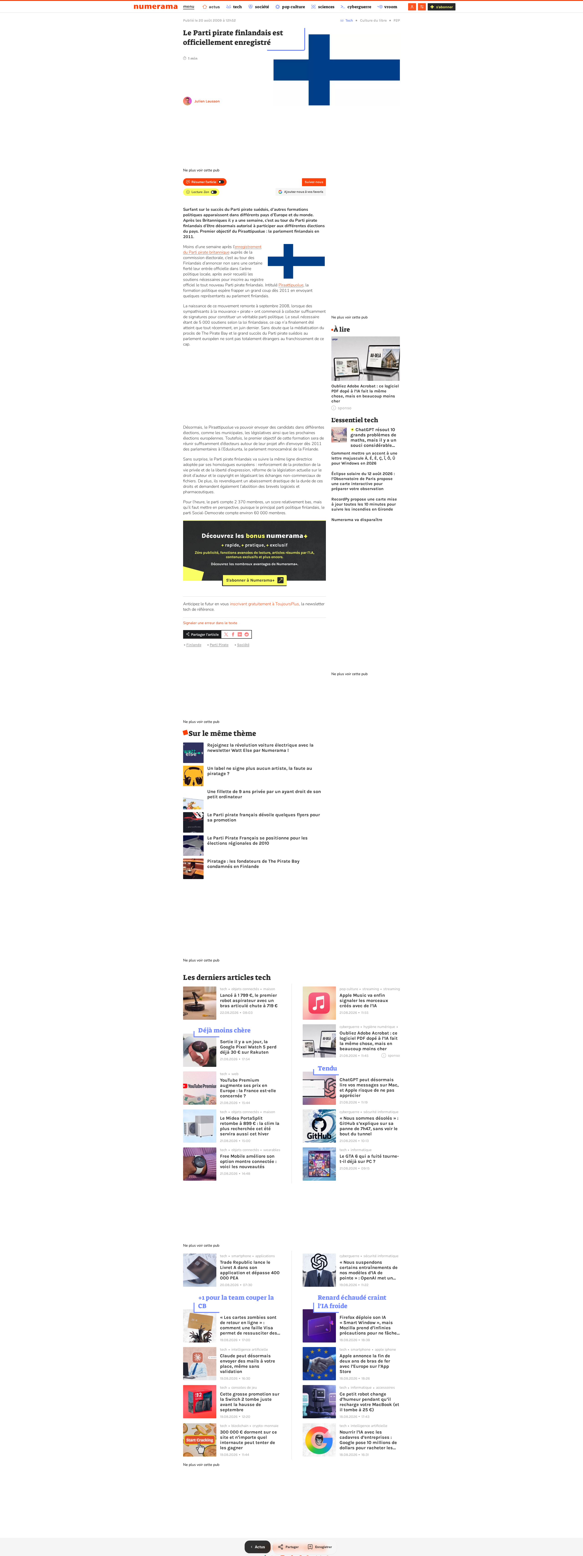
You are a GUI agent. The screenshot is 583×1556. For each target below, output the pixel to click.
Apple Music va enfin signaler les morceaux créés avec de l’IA (364, 1000)
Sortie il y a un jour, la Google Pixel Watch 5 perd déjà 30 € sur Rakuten (248, 1047)
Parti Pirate (219, 645)
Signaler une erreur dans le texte (210, 622)
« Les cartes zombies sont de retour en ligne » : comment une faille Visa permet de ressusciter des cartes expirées (248, 1325)
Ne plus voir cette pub (201, 170)
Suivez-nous (314, 182)
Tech (349, 20)
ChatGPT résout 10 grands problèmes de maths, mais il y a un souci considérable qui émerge (373, 437)
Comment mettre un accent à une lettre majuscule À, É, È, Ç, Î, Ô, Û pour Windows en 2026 (364, 458)
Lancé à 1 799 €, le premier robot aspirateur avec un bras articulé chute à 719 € (249, 1000)
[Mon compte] (412, 6)
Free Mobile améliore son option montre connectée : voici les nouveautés (248, 1161)
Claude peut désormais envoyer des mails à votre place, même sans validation (247, 1363)
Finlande (193, 645)
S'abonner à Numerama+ (250, 580)
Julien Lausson (207, 101)
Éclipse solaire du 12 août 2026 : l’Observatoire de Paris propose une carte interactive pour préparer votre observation (363, 481)
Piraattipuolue (291, 285)
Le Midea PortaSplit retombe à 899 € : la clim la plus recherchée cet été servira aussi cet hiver (249, 1126)
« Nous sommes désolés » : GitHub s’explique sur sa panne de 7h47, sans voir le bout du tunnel (369, 1126)
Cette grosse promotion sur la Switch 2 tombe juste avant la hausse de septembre (249, 1401)
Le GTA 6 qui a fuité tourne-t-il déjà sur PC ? (369, 1159)
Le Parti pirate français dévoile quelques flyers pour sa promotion (263, 817)
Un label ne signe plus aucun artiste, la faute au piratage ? (259, 771)
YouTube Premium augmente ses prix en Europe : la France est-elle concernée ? (248, 1088)
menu (188, 6)
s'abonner (444, 7)
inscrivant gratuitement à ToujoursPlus (264, 604)
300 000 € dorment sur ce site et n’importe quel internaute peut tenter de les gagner (248, 1439)
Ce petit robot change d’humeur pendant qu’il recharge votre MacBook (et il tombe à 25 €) (369, 1401)
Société (243, 645)
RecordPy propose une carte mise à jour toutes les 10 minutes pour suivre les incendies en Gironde (364, 504)
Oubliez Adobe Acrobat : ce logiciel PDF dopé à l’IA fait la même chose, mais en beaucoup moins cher (365, 394)
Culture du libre (373, 20)
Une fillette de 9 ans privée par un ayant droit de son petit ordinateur (264, 794)
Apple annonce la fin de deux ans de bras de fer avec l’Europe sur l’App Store (365, 1363)
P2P (397, 20)
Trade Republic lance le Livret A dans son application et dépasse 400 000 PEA (250, 1270)
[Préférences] (422, 6)
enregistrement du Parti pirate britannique (222, 249)
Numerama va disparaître (356, 519)
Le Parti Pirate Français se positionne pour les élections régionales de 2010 (257, 840)
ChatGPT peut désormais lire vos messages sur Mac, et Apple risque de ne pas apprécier (369, 1087)
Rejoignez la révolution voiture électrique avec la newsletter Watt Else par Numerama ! (260, 747)
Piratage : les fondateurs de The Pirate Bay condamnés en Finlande (253, 864)
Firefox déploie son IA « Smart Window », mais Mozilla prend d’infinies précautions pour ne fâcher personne (369, 1325)
